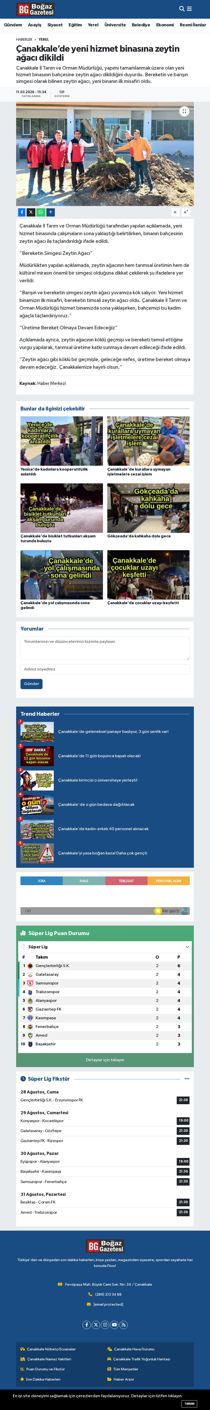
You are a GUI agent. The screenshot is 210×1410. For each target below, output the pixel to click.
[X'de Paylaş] (31, 212)
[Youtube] (114, 1325)
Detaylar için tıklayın (105, 1060)
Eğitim (75, 25)
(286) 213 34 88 (108, 1294)
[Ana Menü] (189, 9)
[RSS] (123, 1325)
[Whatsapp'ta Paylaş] (40, 212)
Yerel (93, 25)
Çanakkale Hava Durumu (134, 1349)
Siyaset (55, 25)
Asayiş (34, 25)
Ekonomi (165, 25)
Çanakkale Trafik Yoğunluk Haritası (141, 1359)
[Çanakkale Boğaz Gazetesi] (35, 9)
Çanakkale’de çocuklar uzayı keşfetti (143, 603)
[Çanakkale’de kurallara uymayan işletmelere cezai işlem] (148, 441)
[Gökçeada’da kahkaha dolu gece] (148, 508)
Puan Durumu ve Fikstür (45, 1369)
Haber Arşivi (124, 1379)
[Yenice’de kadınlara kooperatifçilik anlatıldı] (61, 441)
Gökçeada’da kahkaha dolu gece (139, 536)
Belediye (141, 25)
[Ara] (182, 9)
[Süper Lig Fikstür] (187, 1079)
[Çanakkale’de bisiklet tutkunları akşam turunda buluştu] (61, 508)
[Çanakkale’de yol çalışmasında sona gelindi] (61, 574)
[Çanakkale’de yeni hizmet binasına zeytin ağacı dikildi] (105, 154)
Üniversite (115, 25)
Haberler (24, 39)
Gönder (31, 684)
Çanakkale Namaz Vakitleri (49, 1359)
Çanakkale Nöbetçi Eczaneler (51, 1349)
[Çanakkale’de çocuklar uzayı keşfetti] (148, 574)
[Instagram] (105, 1325)
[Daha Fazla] (50, 212)
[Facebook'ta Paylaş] (21, 212)
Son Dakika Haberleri (43, 1379)
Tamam (189, 1403)
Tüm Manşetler (125, 1369)
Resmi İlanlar (193, 25)
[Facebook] (86, 1325)
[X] (96, 1325)
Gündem (13, 25)
